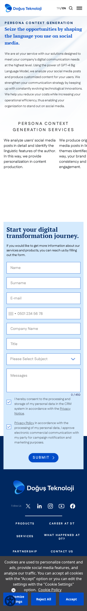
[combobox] (12, 313)
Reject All (43, 599)
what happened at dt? (62, 537)
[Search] (71, 8)
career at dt (62, 524)
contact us (62, 552)
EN (64, 8)
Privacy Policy (24, 423)
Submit (41, 457)
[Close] (67, 8)
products (25, 524)
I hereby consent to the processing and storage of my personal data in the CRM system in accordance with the (42, 406)
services (25, 536)
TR (58, 8)
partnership (25, 552)
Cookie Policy (49, 589)
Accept (71, 599)
